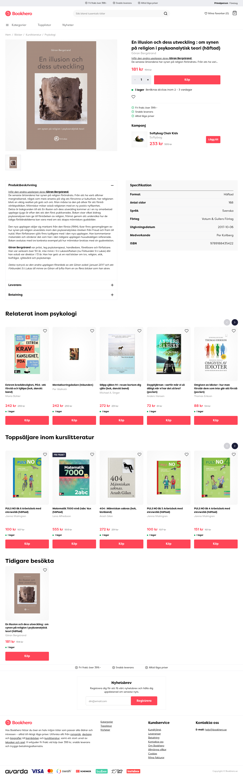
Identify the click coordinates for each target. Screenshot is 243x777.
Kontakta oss (155, 741)
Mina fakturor (156, 757)
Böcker (18, 34)
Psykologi (50, 34)
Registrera (144, 701)
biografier (16, 738)
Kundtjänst (154, 729)
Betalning (153, 737)
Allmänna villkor (157, 749)
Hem (8, 34)
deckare (87, 734)
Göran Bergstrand (143, 53)
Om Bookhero (156, 745)
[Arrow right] (235, 322)
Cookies (152, 753)
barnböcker (32, 738)
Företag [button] (233, 3)
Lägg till (213, 139)
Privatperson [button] (221, 3)
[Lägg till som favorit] (133, 97)
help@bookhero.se (216, 729)
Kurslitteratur (33, 34)
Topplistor (106, 725)
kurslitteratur (51, 738)
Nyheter (105, 729)
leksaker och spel (15, 742)
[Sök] (165, 13)
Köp (187, 80)
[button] (234, 13)
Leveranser (154, 733)
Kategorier (107, 721)
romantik (75, 734)
